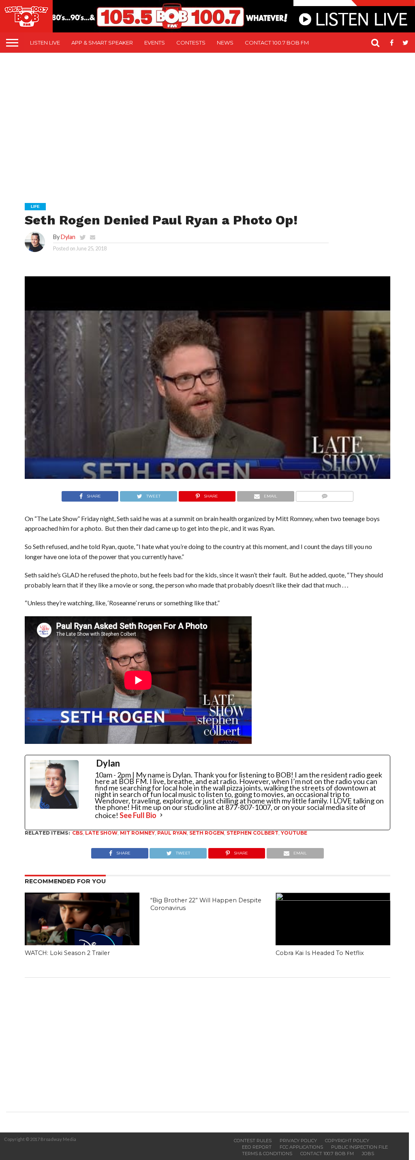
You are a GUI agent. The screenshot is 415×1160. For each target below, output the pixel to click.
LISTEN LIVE (45, 42)
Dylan (68, 236)
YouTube (294, 833)
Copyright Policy (347, 1140)
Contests (190, 42)
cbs (77, 833)
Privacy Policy (298, 1140)
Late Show (101, 833)
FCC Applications (301, 1147)
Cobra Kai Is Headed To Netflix (320, 953)
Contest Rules (253, 1140)
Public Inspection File (359, 1147)
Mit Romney (137, 833)
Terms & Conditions (267, 1153)
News (225, 42)
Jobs (368, 1153)
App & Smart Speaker (102, 42)
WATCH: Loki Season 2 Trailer (67, 953)
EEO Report (257, 1147)
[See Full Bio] (161, 815)
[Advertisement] (210, 122)
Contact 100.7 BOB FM (277, 42)
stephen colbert (252, 833)
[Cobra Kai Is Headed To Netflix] (333, 898)
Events (154, 42)
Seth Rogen (206, 833)
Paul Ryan (172, 833)
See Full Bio (138, 815)
